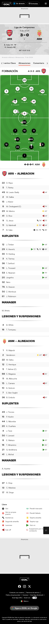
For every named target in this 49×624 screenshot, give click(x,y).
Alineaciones (24, 63)
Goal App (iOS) (17, 598)
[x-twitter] (29, 587)
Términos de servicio (32, 592)
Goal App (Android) (36, 595)
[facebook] (19, 587)
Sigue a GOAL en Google (26, 608)
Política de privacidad (13, 595)
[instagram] (24, 587)
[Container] (9, 35)
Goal (13, 617)
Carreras (25, 595)
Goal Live (27, 598)
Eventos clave (9, 63)
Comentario (38, 63)
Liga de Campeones (24, 27)
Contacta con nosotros (16, 592)
